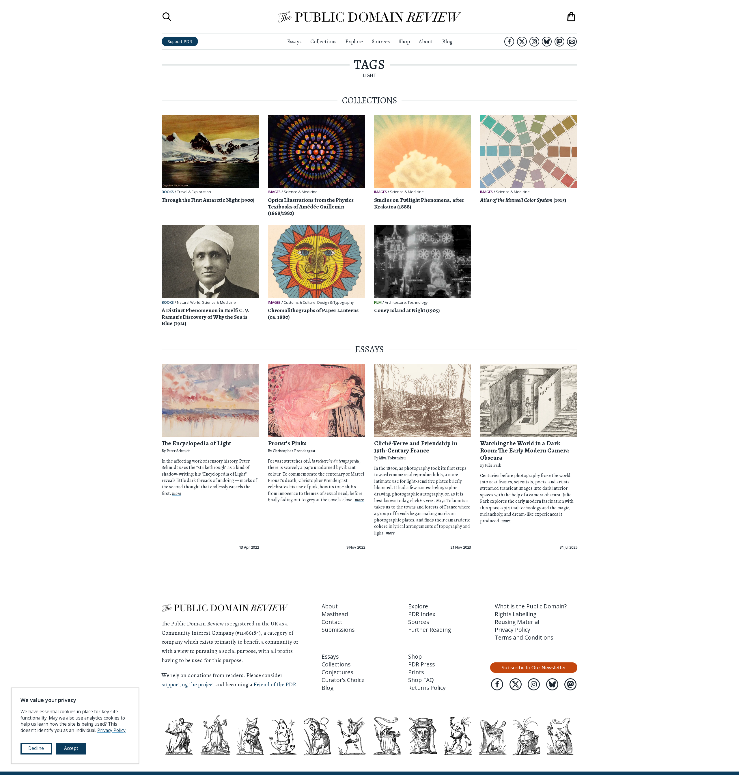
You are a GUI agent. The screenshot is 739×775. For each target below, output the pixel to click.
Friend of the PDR (274, 684)
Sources (381, 41)
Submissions (338, 630)
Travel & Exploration (194, 192)
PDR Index (421, 614)
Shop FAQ (421, 680)
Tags (369, 64)
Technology (418, 303)
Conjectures (337, 672)
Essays (294, 41)
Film (378, 302)
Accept (71, 748)
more (176, 493)
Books (168, 191)
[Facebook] (509, 41)
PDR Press (421, 664)
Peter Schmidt (178, 451)
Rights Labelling (515, 614)
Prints (416, 672)
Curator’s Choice (343, 680)
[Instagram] (534, 41)
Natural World (188, 303)
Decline (36, 748)
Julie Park (493, 465)
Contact (332, 622)
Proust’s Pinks (287, 443)
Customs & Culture (300, 303)
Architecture (395, 303)
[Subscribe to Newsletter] (572, 41)
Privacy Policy (512, 630)
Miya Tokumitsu (392, 458)
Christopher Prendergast (294, 451)
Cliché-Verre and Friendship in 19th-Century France (415, 446)
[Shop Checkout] (571, 17)
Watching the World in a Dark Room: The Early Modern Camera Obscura (524, 450)
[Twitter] (522, 41)
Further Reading (429, 630)
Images (274, 191)
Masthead (335, 614)
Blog (447, 41)
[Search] (167, 17)
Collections (323, 41)
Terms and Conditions (524, 637)
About (426, 41)
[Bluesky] (547, 41)
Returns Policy (427, 688)
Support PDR (180, 41)
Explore (354, 41)
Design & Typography (335, 303)
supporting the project (188, 684)
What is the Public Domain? (531, 606)
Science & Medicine (301, 192)
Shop (404, 41)
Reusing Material (517, 622)
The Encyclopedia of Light (196, 443)
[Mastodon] (559, 41)
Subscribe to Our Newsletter (534, 667)
